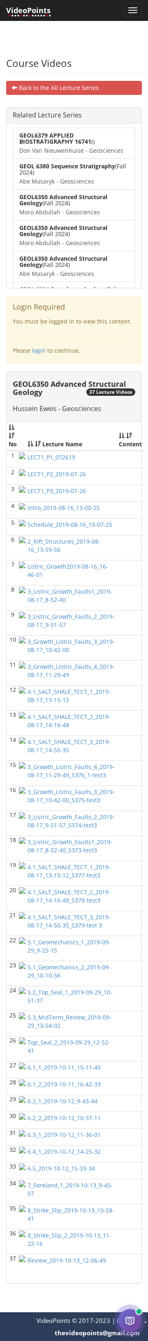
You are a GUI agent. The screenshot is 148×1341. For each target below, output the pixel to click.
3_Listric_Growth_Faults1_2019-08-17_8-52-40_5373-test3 (70, 846)
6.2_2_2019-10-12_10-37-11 (64, 1118)
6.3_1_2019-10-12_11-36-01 (64, 1135)
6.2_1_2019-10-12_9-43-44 (62, 1101)
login (39, 350)
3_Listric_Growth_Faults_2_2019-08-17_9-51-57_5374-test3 (71, 821)
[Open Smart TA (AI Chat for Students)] (129, 1320)
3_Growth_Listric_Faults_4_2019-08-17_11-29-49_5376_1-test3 (71, 771)
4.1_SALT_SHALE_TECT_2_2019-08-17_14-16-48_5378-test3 (69, 896)
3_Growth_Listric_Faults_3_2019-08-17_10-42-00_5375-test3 (71, 796)
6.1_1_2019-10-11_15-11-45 (64, 1067)
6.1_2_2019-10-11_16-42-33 (64, 1084)
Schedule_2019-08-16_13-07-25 (70, 524)
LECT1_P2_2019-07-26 (57, 474)
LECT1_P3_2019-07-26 (57, 491)
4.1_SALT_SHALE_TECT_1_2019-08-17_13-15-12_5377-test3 (69, 871)
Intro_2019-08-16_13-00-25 (64, 508)
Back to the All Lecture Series (58, 88)
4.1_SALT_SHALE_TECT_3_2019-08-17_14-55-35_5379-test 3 (69, 921)
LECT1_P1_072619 (51, 457)
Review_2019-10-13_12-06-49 (67, 1260)
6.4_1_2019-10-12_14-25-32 (64, 1151)
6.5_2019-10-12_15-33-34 (61, 1168)
